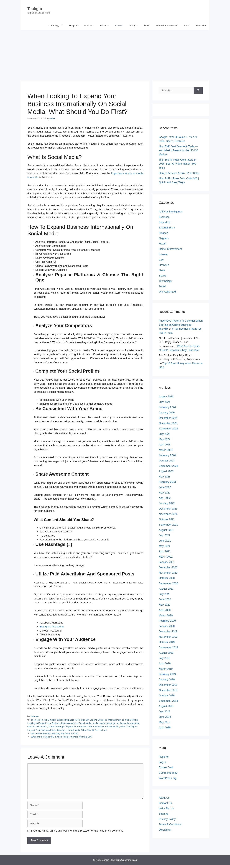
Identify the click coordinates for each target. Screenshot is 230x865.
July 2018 (164, 711)
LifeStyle (132, 25)
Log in (162, 762)
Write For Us (166, 808)
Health (146, 25)
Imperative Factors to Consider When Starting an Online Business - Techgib (181, 324)
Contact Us (165, 803)
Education (201, 25)
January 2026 (167, 412)
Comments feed (168, 772)
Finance (104, 25)
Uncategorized (167, 291)
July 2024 (164, 433)
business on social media (43, 720)
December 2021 (168, 508)
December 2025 (168, 417)
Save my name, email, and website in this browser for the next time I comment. (77, 830)
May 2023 (164, 476)
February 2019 (167, 674)
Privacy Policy (167, 819)
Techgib (34, 8)
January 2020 (167, 626)
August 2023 (166, 471)
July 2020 (164, 594)
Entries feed (166, 767)
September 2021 (168, 524)
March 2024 (166, 449)
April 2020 (165, 610)
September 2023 (168, 465)
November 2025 (168, 423)
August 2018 (166, 706)
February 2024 (167, 455)
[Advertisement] (115, 54)
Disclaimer (165, 829)
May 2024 (164, 439)
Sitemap (163, 813)
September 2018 (168, 700)
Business (89, 25)
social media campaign (104, 723)
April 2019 (165, 663)
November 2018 (168, 690)
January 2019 (167, 679)
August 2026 (166, 396)
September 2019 (168, 647)
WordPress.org (167, 778)
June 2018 (165, 716)
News (162, 270)
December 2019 (168, 631)
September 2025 (168, 428)
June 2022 (165, 487)
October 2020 (167, 578)
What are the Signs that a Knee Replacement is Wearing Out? (61, 736)
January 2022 (167, 503)
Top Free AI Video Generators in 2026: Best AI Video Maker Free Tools (177, 163)
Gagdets (73, 25)
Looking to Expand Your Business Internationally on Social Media (59, 723)
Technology (53, 25)
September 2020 (168, 583)
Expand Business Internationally (73, 720)
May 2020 (164, 604)
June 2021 (165, 540)
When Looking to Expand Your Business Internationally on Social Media (84, 726)
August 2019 (166, 652)
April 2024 (165, 444)
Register (164, 756)
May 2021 (164, 546)
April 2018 (165, 727)
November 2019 (168, 636)
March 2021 (166, 556)
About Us (164, 797)
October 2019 (167, 642)
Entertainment (167, 227)
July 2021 (164, 535)
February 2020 (167, 620)
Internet (118, 25)
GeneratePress (129, 860)
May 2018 (164, 722)
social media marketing (128, 723)
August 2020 (166, 588)
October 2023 (167, 460)
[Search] (198, 90)
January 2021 (167, 562)
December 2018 (168, 684)
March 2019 (166, 668)
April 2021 (165, 551)
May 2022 (164, 492)
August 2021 (166, 530)
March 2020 (166, 615)
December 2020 (168, 567)
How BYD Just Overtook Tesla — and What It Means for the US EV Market (178, 150)
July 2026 (164, 401)
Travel (186, 25)
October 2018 (167, 695)
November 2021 (168, 513)
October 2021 (167, 519)
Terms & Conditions (170, 824)
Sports (162, 275)
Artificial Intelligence (170, 211)
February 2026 (167, 407)
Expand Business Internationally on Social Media (114, 720)
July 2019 (164, 658)
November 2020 (168, 572)
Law (161, 259)
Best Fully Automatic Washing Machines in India (54, 733)
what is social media (37, 726)
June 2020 (165, 599)
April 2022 (165, 497)
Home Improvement (166, 25)
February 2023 (167, 481)
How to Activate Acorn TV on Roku (179, 173)
